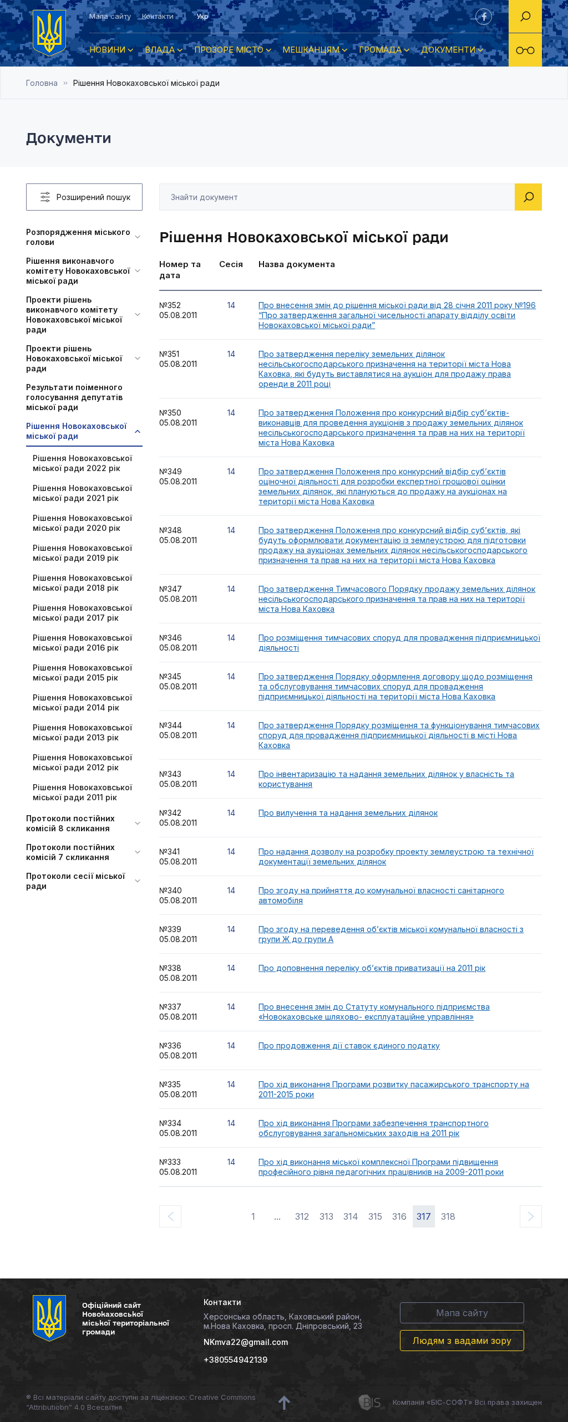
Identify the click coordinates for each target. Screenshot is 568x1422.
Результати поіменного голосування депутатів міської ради (74, 397)
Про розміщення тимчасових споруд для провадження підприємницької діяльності (399, 642)
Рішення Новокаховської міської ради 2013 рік (82, 732)
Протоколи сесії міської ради (75, 881)
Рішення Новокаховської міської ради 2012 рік (82, 762)
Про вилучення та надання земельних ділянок (348, 812)
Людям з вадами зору (462, 1340)
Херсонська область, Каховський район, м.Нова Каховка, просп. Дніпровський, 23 (283, 1321)
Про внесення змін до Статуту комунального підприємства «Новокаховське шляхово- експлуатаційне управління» (374, 1011)
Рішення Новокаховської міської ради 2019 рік (82, 552)
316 (399, 1216)
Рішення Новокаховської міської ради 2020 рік (82, 523)
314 (350, 1216)
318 (448, 1216)
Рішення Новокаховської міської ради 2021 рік (82, 493)
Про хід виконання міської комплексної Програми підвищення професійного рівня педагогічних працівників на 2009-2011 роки (381, 1167)
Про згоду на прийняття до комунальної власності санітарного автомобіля (381, 895)
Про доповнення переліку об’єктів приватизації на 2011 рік (371, 968)
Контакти (158, 16)
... (277, 1216)
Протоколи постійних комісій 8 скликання (70, 823)
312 (302, 1216)
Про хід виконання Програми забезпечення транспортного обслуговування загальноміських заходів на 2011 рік (373, 1128)
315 (375, 1216)
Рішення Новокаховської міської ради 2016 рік (82, 642)
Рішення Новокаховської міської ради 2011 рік (82, 792)
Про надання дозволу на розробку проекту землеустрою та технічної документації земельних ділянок (396, 856)
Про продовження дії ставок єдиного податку (349, 1045)
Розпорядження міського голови (78, 237)
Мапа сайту (110, 16)
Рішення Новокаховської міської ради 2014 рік (82, 702)
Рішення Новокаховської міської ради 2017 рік (82, 612)
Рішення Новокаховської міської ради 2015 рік (82, 672)
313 (326, 1216)
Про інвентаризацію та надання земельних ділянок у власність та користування (386, 779)
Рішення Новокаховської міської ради (76, 431)
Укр (202, 16)
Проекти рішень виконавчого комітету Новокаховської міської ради (74, 314)
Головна (42, 83)
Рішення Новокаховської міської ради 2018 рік (82, 582)
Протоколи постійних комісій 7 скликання (70, 852)
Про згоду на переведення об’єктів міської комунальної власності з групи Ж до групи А (391, 934)
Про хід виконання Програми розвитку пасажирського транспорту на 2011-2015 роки (393, 1089)
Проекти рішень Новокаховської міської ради (74, 358)
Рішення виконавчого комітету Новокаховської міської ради (78, 270)
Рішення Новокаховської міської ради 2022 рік (82, 463)
